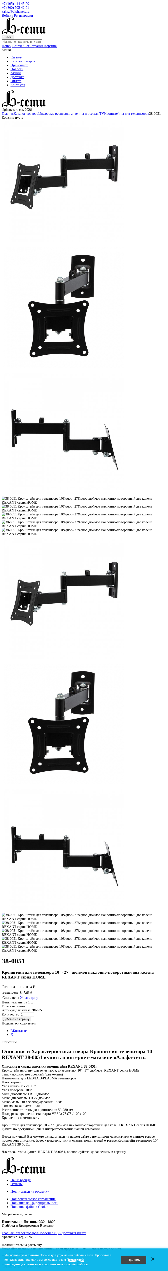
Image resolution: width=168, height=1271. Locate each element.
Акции (15, 73)
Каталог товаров (22, 61)
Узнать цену (29, 998)
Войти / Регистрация (17, 15)
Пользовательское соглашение (33, 1199)
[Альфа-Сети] (24, 33)
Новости (16, 69)
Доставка (17, 77)
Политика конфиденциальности (34, 1203)
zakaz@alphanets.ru (16, 11)
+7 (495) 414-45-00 (15, 3)
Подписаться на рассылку (29, 1191)
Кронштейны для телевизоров (126, 113)
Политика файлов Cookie (29, 1207)
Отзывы (16, 1184)
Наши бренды (20, 1180)
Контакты (17, 85)
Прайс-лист (19, 65)
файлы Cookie (39, 1255)
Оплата (15, 81)
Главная (16, 57)
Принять (134, 1260)
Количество (11, 1014)
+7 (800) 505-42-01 (15, 7)
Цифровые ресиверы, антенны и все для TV (71, 113)
